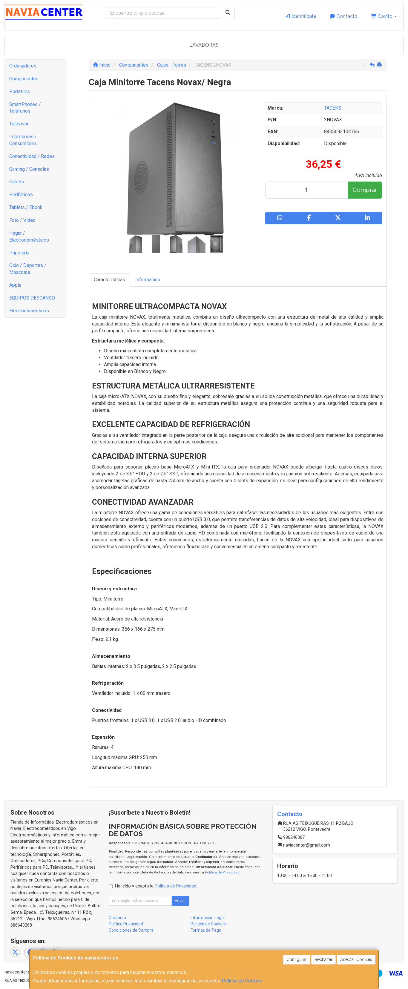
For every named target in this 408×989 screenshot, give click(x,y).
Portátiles (19, 91)
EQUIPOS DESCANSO (32, 298)
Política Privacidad (126, 924)
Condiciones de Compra (131, 930)
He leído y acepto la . (156, 886)
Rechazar (323, 959)
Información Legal (208, 917)
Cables (16, 182)
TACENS (332, 108)
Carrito (385, 16)
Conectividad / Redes (32, 156)
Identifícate (303, 16)
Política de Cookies (242, 981)
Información (147, 279)
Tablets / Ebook (25, 207)
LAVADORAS (204, 45)
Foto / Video (22, 220)
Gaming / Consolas (29, 169)
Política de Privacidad (222, 872)
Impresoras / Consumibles (23, 140)
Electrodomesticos (29, 311)
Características (109, 279)
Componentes (24, 79)
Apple (15, 285)
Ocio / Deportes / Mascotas (27, 268)
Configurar (296, 959)
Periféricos (21, 194)
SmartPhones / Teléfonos (25, 108)
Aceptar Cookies (356, 959)
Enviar (180, 900)
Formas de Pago (206, 930)
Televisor (19, 124)
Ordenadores (22, 66)
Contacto (346, 16)
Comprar (365, 190)
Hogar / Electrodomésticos (29, 236)
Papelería (19, 253)
